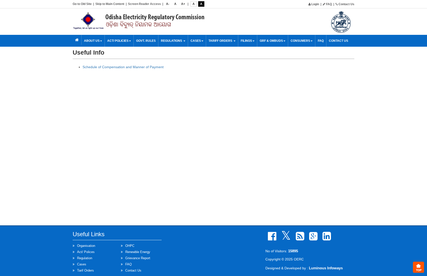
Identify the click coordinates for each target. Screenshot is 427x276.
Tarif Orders (85, 270)
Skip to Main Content (109, 4)
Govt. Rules (146, 40)
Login (315, 4)
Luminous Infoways (326, 268)
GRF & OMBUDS (271, 40)
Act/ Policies (117, 40)
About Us (92, 40)
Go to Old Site (82, 4)
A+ (183, 4)
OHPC (129, 246)
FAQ (328, 4)
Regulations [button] (172, 40)
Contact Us (346, 4)
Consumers (300, 40)
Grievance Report (137, 258)
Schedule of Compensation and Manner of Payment (123, 67)
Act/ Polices (86, 252)
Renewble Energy (137, 252)
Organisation (86, 246)
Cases (81, 264)
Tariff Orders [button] (221, 40)
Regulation (84, 258)
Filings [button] (246, 40)
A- (167, 4)
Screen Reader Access (144, 4)
